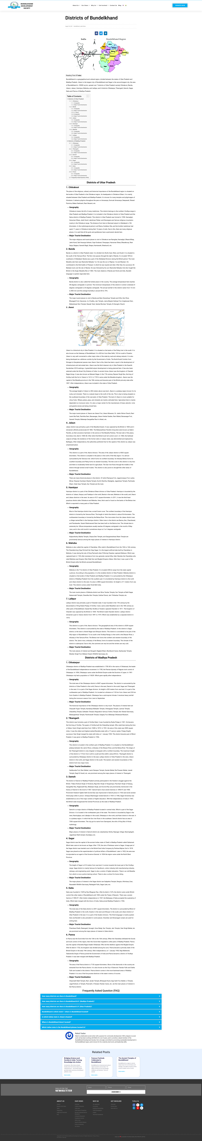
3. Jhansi (76, 112)
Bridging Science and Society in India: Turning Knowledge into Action (73, 1060)
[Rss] (141, 1108)
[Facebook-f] (133, 1104)
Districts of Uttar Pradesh (76, 99)
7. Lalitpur (74, 135)
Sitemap (64, 1137)
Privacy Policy (96, 1136)
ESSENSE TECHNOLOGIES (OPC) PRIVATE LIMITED (133, 1136)
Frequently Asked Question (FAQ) (80, 177)
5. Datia (73, 166)
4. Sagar (73, 160)
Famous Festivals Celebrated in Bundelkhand (97, 1060)
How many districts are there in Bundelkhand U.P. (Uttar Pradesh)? (67, 1006)
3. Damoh (74, 154)
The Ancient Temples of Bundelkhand (127, 1059)
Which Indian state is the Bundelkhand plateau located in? (63, 1027)
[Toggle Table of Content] (87, 96)
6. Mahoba (74, 129)
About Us (76, 5)
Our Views (85, 5)
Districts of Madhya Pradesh (76, 141)
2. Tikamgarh (74, 149)
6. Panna (73, 172)
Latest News (83, 26)
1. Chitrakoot (74, 101)
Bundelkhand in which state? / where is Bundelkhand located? (65, 1012)
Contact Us (113, 5)
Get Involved (103, 5)
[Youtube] (137, 1108)
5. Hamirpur (74, 123)
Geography (77, 103)
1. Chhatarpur (75, 143)
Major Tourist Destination (80, 104)
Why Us (93, 5)
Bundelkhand (77, 26)
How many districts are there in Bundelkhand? (59, 996)
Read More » (67, 1075)
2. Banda (73, 107)
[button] (96, 33)
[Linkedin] (133, 1108)
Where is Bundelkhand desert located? (56, 1022)
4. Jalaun (73, 118)
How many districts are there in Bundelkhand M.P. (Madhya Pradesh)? (68, 1001)
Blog (119, 5)
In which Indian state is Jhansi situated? (57, 1017)
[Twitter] (141, 1104)
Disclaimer (59, 1137)
